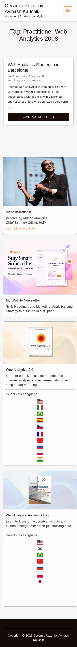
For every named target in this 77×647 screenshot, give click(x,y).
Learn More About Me (20, 228)
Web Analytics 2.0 (19, 370)
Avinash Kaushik (18, 212)
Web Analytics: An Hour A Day (27, 515)
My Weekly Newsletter (23, 300)
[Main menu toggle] (68, 10)
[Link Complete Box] (38, 91)
